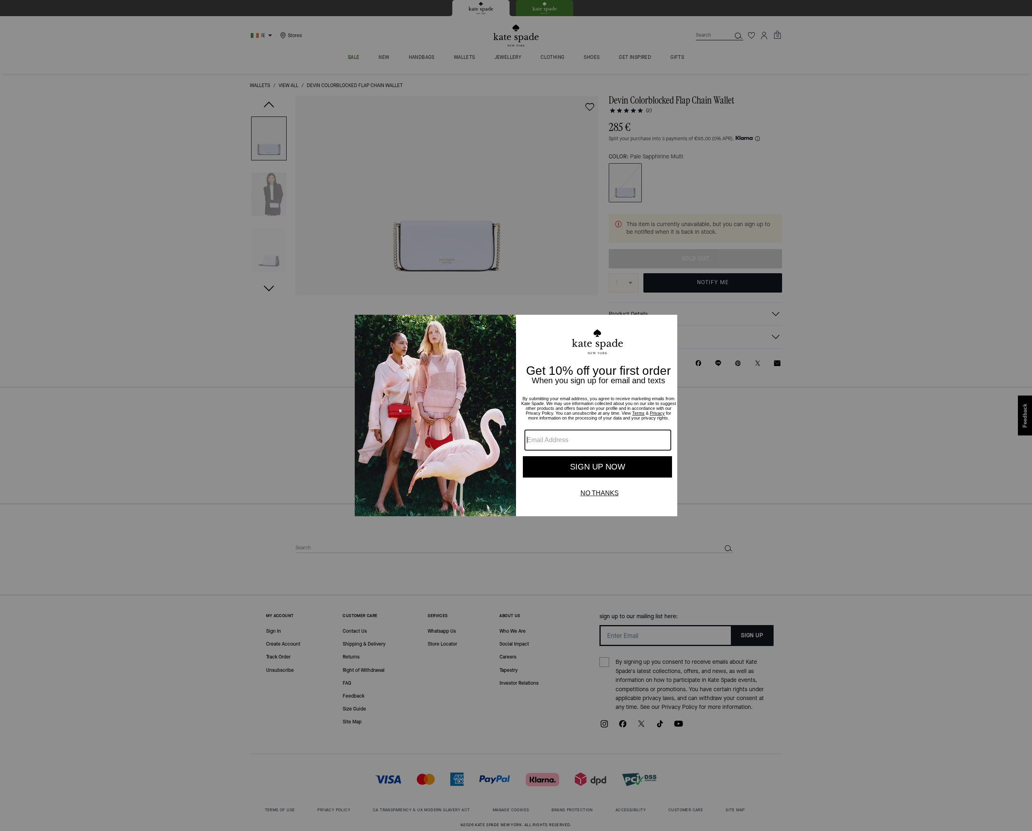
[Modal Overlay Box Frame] (516, 415)
